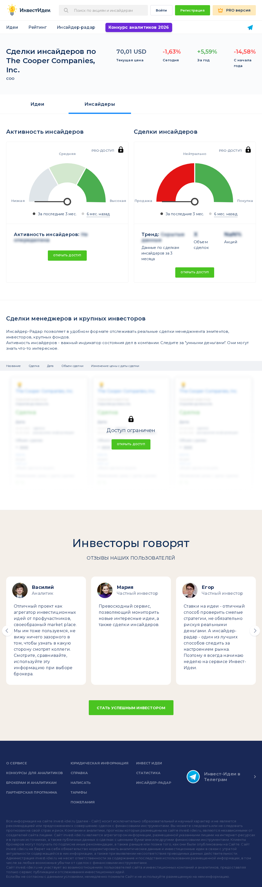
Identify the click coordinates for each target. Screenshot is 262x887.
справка (79, 773)
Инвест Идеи (149, 763)
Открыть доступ (67, 255)
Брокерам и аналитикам (31, 783)
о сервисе (16, 763)
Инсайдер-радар (76, 27)
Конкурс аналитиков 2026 (138, 27)
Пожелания (83, 802)
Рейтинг (37, 27)
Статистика (148, 773)
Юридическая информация (99, 763)
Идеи (12, 27)
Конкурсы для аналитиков (34, 773)
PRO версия (238, 10)
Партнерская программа (31, 792)
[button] (7, 631)
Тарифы (79, 792)
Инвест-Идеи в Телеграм (222, 776)
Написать (81, 783)
